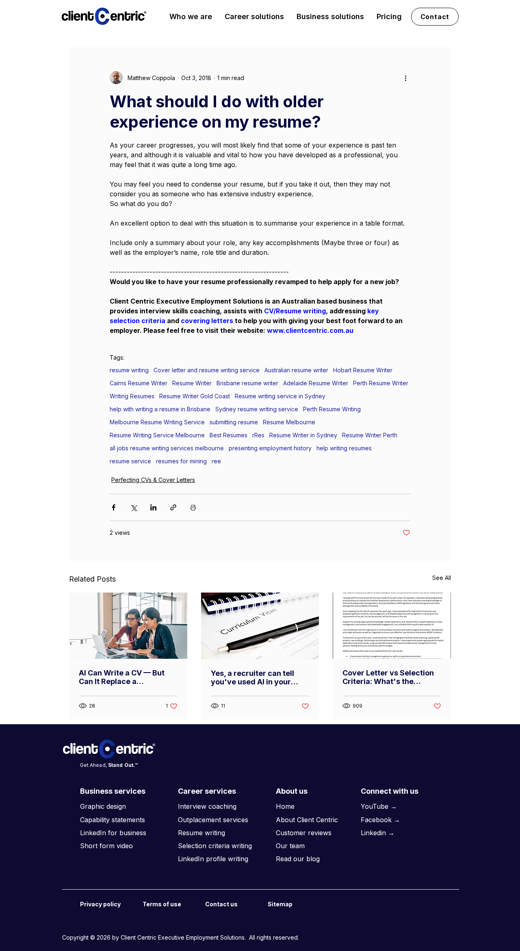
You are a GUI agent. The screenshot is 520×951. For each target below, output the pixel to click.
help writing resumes (344, 448)
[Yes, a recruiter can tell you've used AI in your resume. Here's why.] (260, 626)
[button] (190, 16)
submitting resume (234, 422)
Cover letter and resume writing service (207, 370)
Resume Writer (192, 383)
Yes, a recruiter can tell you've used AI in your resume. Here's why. (252, 677)
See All (441, 577)
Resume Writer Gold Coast (194, 396)
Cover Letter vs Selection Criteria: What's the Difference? (388, 677)
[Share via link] (173, 507)
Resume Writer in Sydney (303, 435)
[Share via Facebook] (113, 507)
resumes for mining (181, 461)
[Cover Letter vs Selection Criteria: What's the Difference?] (392, 626)
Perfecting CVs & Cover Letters (153, 479)
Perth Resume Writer (380, 383)
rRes (258, 435)
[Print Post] (193, 507)
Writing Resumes (132, 396)
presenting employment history (270, 448)
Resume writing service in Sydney (280, 396)
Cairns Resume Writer (138, 383)
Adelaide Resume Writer (315, 383)
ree (216, 461)
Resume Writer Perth (369, 435)
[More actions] (405, 78)
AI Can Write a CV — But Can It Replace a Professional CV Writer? (122, 677)
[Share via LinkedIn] (153, 507)
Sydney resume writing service (256, 409)
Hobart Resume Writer (362, 370)
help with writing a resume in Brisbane (160, 409)
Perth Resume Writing (332, 409)
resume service (130, 461)
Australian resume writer (296, 370)
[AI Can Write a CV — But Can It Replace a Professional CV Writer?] (128, 626)
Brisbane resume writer (247, 383)
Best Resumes (228, 435)
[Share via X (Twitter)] (133, 507)
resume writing (129, 370)
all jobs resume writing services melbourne (167, 448)
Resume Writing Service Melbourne (157, 435)
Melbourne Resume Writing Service (157, 422)
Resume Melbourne (289, 422)
